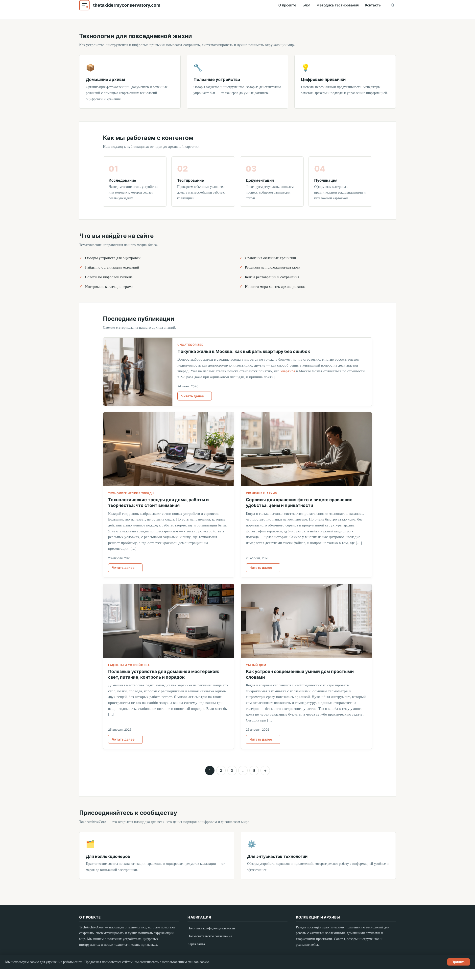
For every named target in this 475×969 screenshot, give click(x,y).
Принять (458, 962)
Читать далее (192, 396)
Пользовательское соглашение (210, 936)
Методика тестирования (337, 5)
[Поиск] (392, 5)
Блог (306, 5)
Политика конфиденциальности (211, 928)
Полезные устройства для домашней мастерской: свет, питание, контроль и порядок (163, 674)
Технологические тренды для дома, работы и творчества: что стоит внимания (158, 502)
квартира (288, 370)
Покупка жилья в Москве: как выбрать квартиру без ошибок (243, 351)
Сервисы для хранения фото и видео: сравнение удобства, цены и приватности (299, 502)
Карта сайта (196, 944)
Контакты (373, 5)
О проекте (287, 5)
